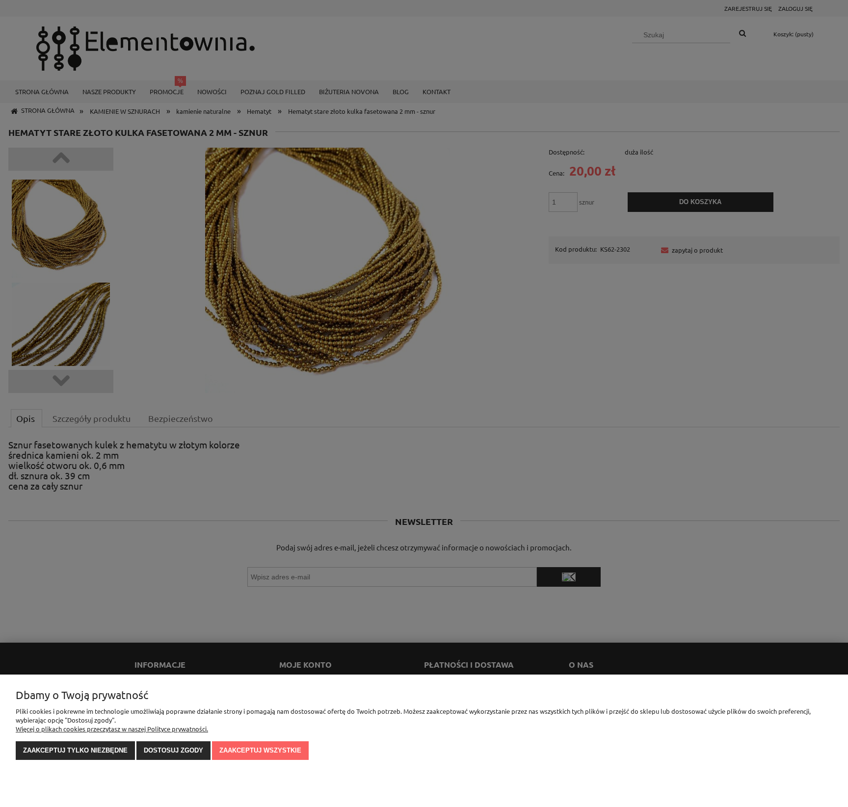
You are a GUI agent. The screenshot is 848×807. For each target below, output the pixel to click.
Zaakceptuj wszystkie (260, 750)
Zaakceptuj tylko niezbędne (75, 750)
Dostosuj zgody (173, 750)
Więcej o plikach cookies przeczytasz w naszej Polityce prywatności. (112, 729)
